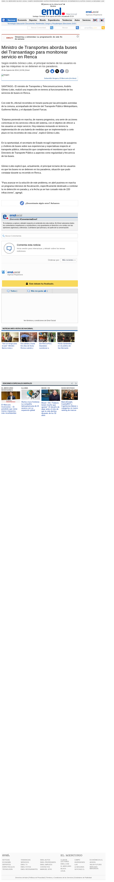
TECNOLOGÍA (7, 869)
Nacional (11, 20)
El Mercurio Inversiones (7, 389)
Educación (21, 24)
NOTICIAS (6, 860)
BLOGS (63, 868)
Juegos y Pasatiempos (53, 24)
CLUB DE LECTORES (65, 860)
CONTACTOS (45, 867)
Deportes (33, 20)
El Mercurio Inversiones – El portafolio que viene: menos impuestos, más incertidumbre (9, 409)
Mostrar (53, 6)
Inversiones (38, 1)
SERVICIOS (25, 862)
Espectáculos (54, 20)
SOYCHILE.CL (80, 869)
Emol (4, 1)
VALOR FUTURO (96, 864)
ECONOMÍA (6, 862)
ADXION (93, 862)
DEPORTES (6, 864)
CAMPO (77, 860)
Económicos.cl (74, 1)
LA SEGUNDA (79, 867)
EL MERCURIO (66, 866)
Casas (88, 1)
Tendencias (67, 20)
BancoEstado (68, 388)
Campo (30, 1)
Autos (46, 1)
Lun (102, 1)
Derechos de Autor (21, 877)
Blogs (19, 1)
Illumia (24, 388)
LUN (76, 864)
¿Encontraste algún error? (42, 203)
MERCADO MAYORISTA (94, 867)
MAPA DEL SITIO (46, 869)
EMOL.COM (65, 864)
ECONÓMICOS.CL (96, 860)
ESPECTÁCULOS (8, 867)
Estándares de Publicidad (83, 877)
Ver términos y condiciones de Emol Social (40, 321)
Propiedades (54, 1)
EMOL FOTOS (26, 867)
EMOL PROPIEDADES (48, 862)
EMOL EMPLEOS (46, 864)
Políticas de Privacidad (36, 877)
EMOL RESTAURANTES (29, 869)
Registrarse (97, 15)
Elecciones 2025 (69, 24)
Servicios (86, 20)
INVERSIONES (80, 862)
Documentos (30, 24)
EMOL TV (24, 864)
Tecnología (12, 24)
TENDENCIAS (25, 860)
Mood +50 (45, 388)
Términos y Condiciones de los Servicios (59, 877)
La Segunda (95, 1)
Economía (22, 20)
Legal (24, 1)
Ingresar (89, 15)
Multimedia (40, 24)
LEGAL (63, 871)
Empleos (63, 1)
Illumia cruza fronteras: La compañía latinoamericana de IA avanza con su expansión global (30, 406)
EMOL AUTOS (45, 860)
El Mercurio (11, 1)
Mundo (43, 20)
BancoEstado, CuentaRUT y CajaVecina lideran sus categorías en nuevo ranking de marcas (70, 406)
